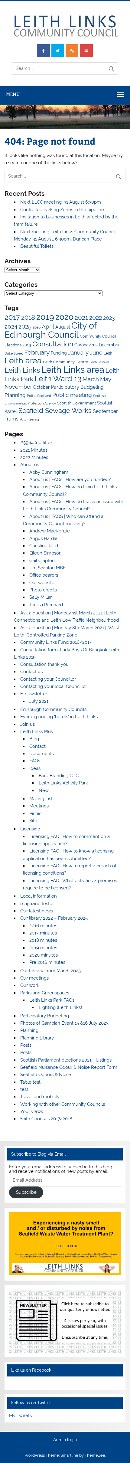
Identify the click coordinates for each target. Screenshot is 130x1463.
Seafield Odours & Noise (45, 1074)
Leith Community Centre (65, 362)
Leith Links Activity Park (63, 783)
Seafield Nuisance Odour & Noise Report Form (68, 1067)
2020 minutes (43, 955)
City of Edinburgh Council (51, 330)
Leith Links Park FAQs (51, 1000)
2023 (109, 318)
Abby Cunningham (48, 472)
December (109, 344)
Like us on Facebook (31, 1370)
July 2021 (38, 701)
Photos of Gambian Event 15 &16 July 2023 (64, 1023)
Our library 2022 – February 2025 (54, 918)
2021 (81, 317)
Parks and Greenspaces (44, 993)
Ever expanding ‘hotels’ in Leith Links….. (61, 716)
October (41, 387)
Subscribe (26, 1192)
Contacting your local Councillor (53, 686)
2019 (45, 317)
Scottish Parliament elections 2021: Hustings (66, 1060)
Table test (30, 1082)
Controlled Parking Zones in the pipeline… (63, 209)
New (44, 790)
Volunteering (29, 419)
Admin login (65, 1440)
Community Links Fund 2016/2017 (56, 642)
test (24, 1089)
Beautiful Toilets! (37, 246)
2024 (11, 326)
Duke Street (14, 353)
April (48, 326)
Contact (37, 746)
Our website (41, 582)
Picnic (35, 813)
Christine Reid (43, 545)
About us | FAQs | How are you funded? (70, 479)
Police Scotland (39, 396)
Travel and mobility (40, 1096)
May (105, 379)
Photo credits (43, 590)
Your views (31, 1111)
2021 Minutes (33, 450)
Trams (11, 419)
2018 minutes (43, 940)
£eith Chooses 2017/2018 (46, 1118)
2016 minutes (43, 925)
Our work (29, 985)
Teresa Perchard (46, 604)
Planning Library (37, 1038)
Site (33, 820)
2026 (37, 327)
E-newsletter (33, 693)
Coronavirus (86, 344)
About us (29, 464)
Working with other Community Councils (62, 1104)
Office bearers (43, 575)
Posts (25, 1045)
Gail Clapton (42, 560)
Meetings (39, 806)
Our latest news (36, 911)
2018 (28, 317)
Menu (13, 94)
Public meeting (72, 394)
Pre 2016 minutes (47, 962)
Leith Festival (99, 362)
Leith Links (22, 370)
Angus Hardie (43, 538)
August (62, 326)
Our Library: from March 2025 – (52, 971)
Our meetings (34, 978)
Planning (15, 395)
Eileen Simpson (45, 553)
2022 (95, 317)
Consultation (52, 344)
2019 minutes (43, 948)
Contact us (31, 671)
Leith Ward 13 (57, 378)
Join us (27, 724)
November (18, 387)
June (96, 352)
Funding (59, 353)
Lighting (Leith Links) (60, 1007)
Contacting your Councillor (48, 679)
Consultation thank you (44, 664)
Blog (34, 738)
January (78, 352)
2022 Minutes (34, 457)
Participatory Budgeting (77, 387)
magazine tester (37, 903)
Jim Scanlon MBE (47, 568)
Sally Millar (40, 597)
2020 (64, 317)
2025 (24, 326)
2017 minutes (43, 933)
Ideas (35, 768)
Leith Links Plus (36, 731)
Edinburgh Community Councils (53, 709)
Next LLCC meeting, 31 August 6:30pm (60, 202)
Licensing (30, 829)
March (91, 379)
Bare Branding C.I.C (59, 775)
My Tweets (20, 1415)
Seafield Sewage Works (55, 410)
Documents (41, 753)
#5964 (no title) (36, 442)
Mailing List (41, 798)
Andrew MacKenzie (49, 531)
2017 (12, 317)
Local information (38, 896)
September (105, 411)
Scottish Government (76, 403)
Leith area (23, 360)
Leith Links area (72, 369)
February (37, 352)
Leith (108, 353)
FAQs (34, 761)
